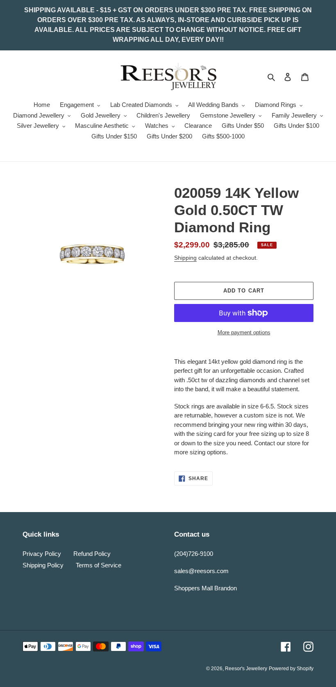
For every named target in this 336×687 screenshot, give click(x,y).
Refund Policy (92, 553)
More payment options (244, 332)
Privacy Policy (42, 553)
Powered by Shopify (291, 668)
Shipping (185, 257)
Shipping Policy (43, 565)
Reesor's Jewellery (246, 668)
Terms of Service (98, 565)
